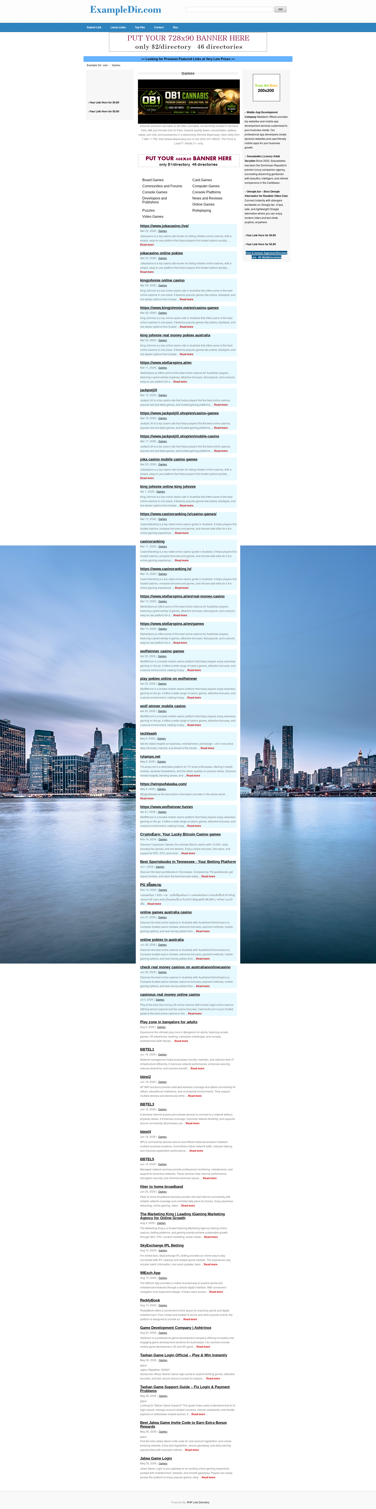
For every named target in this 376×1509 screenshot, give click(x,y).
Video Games (152, 216)
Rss (175, 27)
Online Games (203, 204)
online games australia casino (166, 912)
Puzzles (148, 210)
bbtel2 (145, 1077)
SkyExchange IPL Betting (162, 1245)
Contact (159, 27)
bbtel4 (145, 1132)
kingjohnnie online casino (162, 280)
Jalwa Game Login (156, 1458)
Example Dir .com (97, 65)
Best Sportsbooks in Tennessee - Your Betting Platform (188, 862)
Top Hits (140, 27)
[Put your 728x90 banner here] (188, 50)
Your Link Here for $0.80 (104, 102)
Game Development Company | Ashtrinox (175, 1328)
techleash (148, 733)
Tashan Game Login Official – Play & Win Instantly (183, 1355)
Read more (147, 244)
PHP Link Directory (198, 1502)
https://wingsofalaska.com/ (163, 784)
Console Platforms (206, 192)
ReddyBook (150, 1300)
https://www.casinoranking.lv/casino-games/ (178, 514)
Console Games (154, 192)
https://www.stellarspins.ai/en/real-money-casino (182, 596)
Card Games (202, 180)
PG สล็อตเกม (150, 885)
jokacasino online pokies (161, 253)
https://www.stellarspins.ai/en (165, 363)
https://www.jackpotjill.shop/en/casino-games (179, 413)
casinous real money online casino (170, 994)
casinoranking (152, 541)
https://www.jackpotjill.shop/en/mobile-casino (179, 436)
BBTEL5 (147, 1159)
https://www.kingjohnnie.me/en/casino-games (179, 308)
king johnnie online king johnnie (168, 486)
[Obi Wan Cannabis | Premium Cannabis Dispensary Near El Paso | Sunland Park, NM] (189, 122)
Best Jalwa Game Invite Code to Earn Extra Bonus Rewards (183, 1425)
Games (116, 65)
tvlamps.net (150, 756)
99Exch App (150, 1273)
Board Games (153, 180)
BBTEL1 (147, 1049)
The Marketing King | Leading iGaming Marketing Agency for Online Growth (182, 1216)
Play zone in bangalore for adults (168, 1022)
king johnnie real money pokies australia (175, 335)
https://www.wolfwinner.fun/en (166, 807)
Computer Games (206, 186)
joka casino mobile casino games (168, 459)
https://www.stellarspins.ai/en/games (172, 624)
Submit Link (94, 27)
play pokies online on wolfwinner (168, 679)
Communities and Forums (162, 186)
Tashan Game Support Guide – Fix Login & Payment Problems (185, 1389)
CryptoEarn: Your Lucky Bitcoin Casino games (180, 834)
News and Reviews (207, 198)
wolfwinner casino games (162, 651)
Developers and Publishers (154, 200)
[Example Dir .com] (126, 20)
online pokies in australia (162, 940)
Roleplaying (201, 210)
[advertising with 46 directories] (266, 100)
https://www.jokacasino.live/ (164, 226)
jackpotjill (148, 390)
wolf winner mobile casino (163, 706)
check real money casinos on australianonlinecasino (185, 967)
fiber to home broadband (161, 1187)
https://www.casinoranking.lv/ (165, 569)
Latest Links (118, 27)
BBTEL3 (147, 1104)
